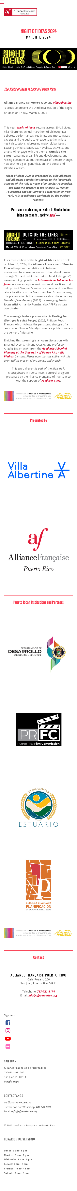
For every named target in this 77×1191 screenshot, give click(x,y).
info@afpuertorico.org (42, 995)
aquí (51, 214)
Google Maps (11, 1081)
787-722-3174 (46, 991)
